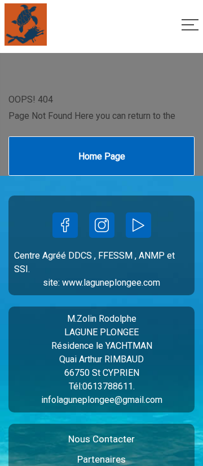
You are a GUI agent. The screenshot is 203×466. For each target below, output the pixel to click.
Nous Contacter (101, 439)
